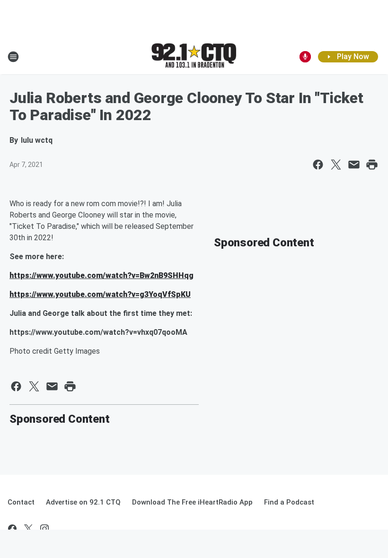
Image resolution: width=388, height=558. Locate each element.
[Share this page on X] (336, 164)
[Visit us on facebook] (12, 528)
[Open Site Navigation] (13, 56)
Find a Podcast (289, 502)
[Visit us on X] (28, 528)
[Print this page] (372, 164)
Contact (21, 502)
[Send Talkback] (305, 56)
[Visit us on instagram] (44, 528)
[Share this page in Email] (354, 164)
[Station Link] (194, 56)
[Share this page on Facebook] (318, 164)
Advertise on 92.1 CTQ (83, 502)
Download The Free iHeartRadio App (192, 502)
